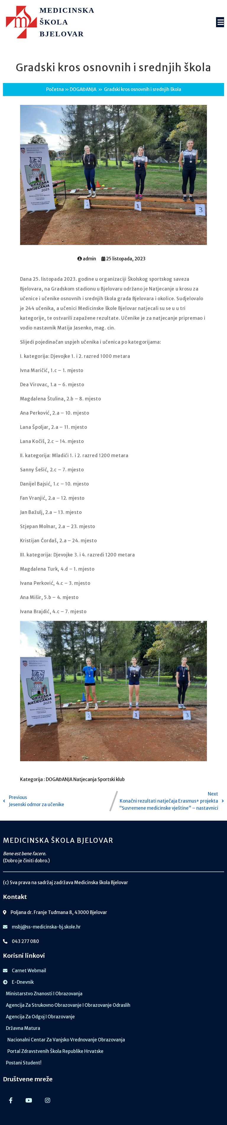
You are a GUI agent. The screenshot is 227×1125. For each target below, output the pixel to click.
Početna (55, 89)
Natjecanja (85, 779)
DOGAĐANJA (83, 89)
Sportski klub (111, 779)
